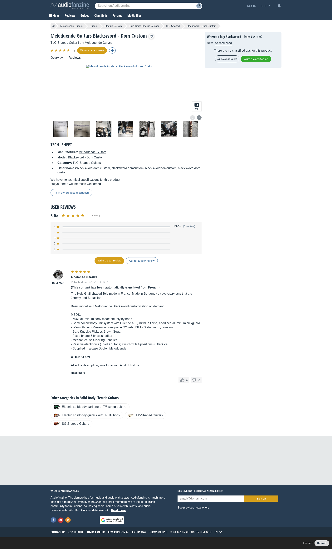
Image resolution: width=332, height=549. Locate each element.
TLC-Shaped (173, 26)
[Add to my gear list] (151, 36)
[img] (61, 50)
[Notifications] (279, 5)
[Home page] (53, 26)
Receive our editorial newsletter (200, 491)
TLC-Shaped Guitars (87, 162)
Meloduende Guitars (71, 26)
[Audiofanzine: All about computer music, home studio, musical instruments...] (70, 5)
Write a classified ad (256, 58)
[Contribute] (112, 50)
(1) (73, 50)
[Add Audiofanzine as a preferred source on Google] (112, 520)
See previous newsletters (193, 507)
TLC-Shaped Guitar (64, 42)
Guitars (94, 26)
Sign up (261, 498)
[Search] (199, 5)
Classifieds (100, 15)
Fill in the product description (71, 192)
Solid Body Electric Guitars (144, 26)
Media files (134, 15)
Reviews (70, 15)
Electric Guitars (113, 26)
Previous (192, 117)
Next (199, 117)
